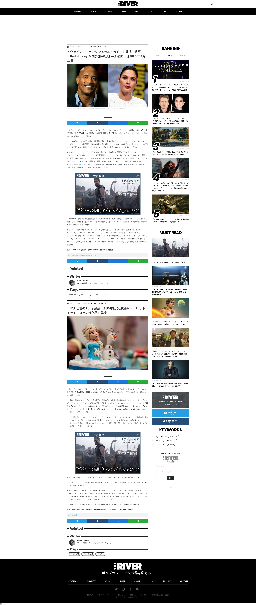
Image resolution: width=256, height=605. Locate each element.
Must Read (78, 11)
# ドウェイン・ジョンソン (101, 294)
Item (164, 11)
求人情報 (143, 595)
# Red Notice (73, 294)
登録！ (171, 478)
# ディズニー (100, 554)
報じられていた (106, 499)
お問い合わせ (121, 595)
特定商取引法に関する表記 (160, 595)
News (93, 47)
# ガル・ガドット (85, 294)
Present (179, 11)
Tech (152, 11)
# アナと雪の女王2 (88, 554)
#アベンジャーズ (158, 440)
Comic (137, 11)
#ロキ (155, 436)
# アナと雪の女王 (74, 554)
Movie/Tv (94, 11)
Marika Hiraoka (75, 47)
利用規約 (90, 595)
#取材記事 (171, 444)
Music (110, 11)
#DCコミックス (171, 440)
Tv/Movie (102, 47)
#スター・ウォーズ (159, 444)
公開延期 (131, 158)
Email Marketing (167, 487)
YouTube (184, 581)
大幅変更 (77, 164)
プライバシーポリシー (105, 595)
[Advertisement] (128, 27)
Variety (73, 515)
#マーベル (174, 436)
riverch (138, 597)
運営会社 (133, 595)
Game (124, 11)
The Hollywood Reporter (77, 255)
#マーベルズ (164, 436)
